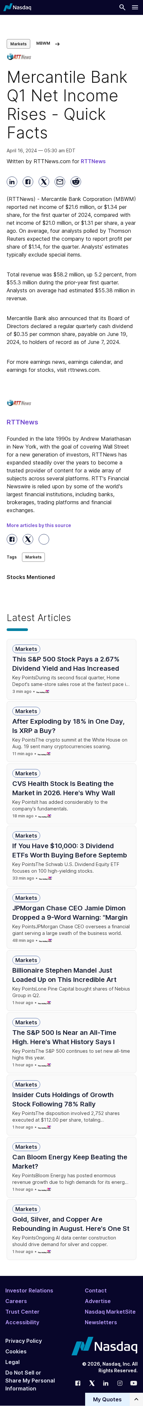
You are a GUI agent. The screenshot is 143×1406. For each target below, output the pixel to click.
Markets (18, 43)
